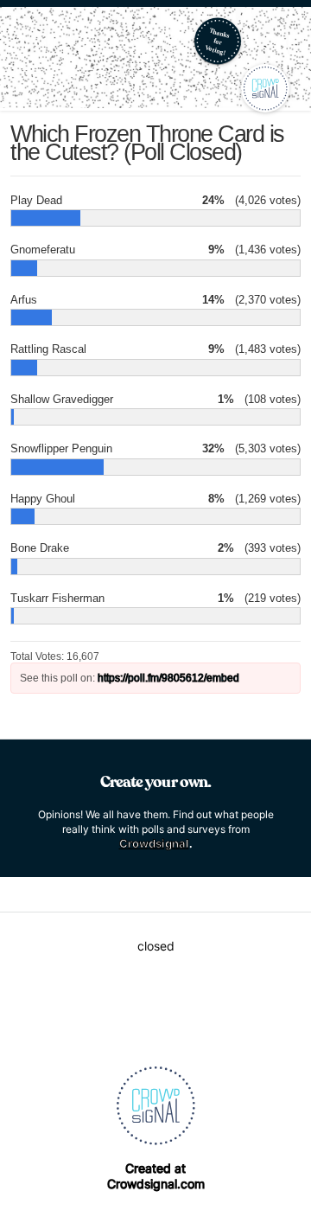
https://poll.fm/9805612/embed (168, 678)
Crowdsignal (154, 843)
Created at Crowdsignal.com (156, 1176)
